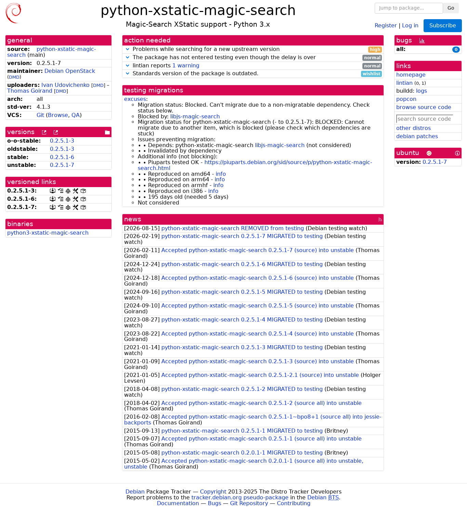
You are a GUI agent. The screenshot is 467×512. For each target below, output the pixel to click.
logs (421, 91)
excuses (135, 99)
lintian (404, 83)
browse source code (423, 107)
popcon (406, 99)
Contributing (293, 503)
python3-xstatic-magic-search (48, 232)
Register (386, 25)
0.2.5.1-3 (62, 140)
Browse (58, 115)
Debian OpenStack (69, 71)
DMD (14, 77)
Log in (410, 25)
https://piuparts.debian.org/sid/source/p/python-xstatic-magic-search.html (255, 165)
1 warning (185, 65)
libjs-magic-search (195, 116)
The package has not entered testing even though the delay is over (256, 58)
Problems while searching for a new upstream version (256, 49)
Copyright (213, 491)
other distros (413, 128)
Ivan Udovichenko (65, 85)
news (132, 219)
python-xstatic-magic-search (51, 52)
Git (40, 115)
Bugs (214, 503)
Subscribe (442, 25)
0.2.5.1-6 (62, 157)
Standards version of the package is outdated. (256, 74)
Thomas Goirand (29, 91)
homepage (411, 74)
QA (75, 115)
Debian (135, 491)
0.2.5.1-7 (62, 165)
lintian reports (256, 66)
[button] (127, 49)
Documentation (178, 503)
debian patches (417, 136)
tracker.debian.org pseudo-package (240, 497)
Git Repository (249, 503)
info (221, 174)
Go (451, 8)
